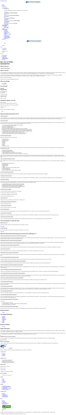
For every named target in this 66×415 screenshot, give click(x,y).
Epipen (3, 312)
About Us (5, 30)
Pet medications (4, 387)
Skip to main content (3, 0)
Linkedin (3, 354)
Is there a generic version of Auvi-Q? (6, 205)
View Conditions (6, 21)
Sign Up (2, 107)
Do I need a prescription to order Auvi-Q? (6, 286)
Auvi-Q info (4, 56)
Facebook (3, 355)
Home (3, 45)
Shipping (3, 401)
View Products (6, 13)
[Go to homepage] (33, 2)
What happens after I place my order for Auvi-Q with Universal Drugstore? (11, 240)
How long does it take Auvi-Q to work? (6, 175)
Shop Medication (5, 7)
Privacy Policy (6, 38)
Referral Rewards (7, 36)
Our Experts (6, 31)
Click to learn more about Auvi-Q (5, 68)
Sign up (11, 348)
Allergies (3, 326)
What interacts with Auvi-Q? (5, 179)
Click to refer (2, 226)
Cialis (3, 320)
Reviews (3, 59)
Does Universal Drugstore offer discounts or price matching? (9, 299)
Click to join (2, 231)
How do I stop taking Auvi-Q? (5, 209)
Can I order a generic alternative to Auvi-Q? (7, 281)
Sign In (3, 380)
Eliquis (3, 322)
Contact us (12, 109)
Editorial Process (6, 32)
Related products (4, 57)
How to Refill (6, 27)
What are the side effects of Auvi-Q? (6, 135)
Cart (3, 379)
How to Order (6, 26)
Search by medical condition (6, 388)
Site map (3, 382)
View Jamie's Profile (3, 339)
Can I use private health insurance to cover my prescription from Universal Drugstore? (13, 273)
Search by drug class (5, 389)
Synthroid (3, 319)
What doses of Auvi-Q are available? (6, 189)
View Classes (6, 24)
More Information (5, 29)
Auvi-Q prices (4, 55)
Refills (3, 28)
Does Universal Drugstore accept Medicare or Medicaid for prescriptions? (11, 269)
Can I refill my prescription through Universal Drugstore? (8, 294)
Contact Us (4, 39)
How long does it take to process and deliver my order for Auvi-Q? (10, 245)
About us (3, 393)
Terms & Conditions (7, 37)
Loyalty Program (6, 35)
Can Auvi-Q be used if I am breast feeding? (7, 216)
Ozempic (3, 317)
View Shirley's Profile (3, 344)
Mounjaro (3, 316)
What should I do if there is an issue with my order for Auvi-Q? (9, 252)
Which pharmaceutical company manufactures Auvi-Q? (8, 201)
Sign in (3, 5)
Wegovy (3, 318)
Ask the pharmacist (5, 58)
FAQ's (5, 34)
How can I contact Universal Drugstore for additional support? (9, 306)
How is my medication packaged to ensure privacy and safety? (9, 257)
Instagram (3, 353)
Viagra (3, 321)
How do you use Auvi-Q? (4, 120)
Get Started (4, 6)
